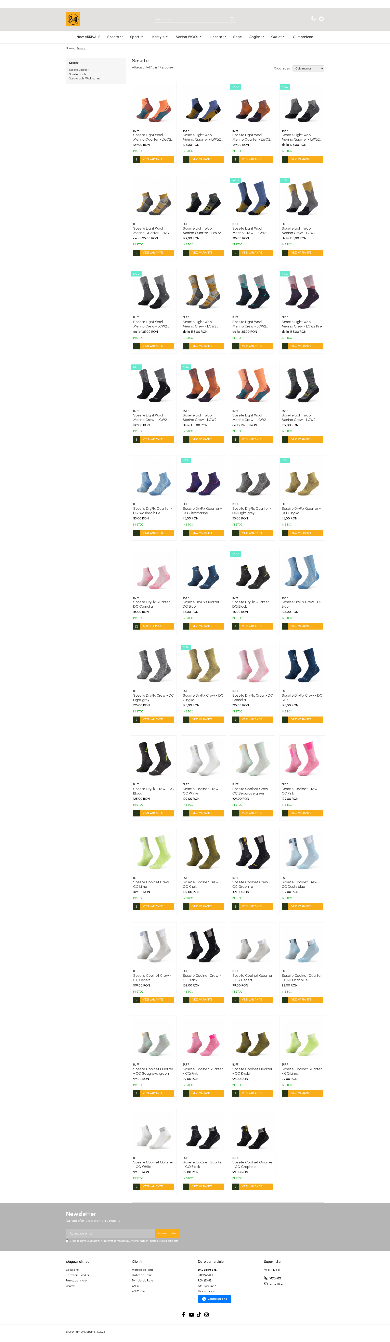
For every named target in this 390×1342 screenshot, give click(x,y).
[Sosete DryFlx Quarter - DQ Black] (252, 571)
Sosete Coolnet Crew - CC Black (202, 977)
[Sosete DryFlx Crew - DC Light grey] (153, 664)
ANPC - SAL (139, 1291)
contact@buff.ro (278, 1284)
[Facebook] (183, 1315)
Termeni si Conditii (77, 1275)
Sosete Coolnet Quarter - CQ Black (203, 1164)
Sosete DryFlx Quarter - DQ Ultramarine (202, 510)
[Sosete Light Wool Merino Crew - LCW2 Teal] (252, 291)
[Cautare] (232, 19)
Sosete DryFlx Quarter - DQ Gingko (301, 510)
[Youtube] (191, 1315)
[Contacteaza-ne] (312, 18)
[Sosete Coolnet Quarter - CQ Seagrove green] (153, 1038)
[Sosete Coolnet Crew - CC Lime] (153, 851)
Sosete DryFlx (77, 74)
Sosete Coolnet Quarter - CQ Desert (252, 977)
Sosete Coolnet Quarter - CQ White (153, 1164)
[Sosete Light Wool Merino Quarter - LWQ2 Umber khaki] (153, 197)
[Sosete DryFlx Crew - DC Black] (153, 758)
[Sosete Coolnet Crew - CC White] (203, 758)
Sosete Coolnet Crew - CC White (202, 791)
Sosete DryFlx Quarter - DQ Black (251, 604)
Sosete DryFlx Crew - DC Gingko (203, 697)
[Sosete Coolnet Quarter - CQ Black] (203, 1131)
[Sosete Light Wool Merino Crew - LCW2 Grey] (302, 197)
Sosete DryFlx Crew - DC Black (153, 791)
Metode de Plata (142, 1269)
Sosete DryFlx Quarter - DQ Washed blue (152, 510)
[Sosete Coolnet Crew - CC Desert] (153, 945)
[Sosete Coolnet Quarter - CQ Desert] (252, 945)
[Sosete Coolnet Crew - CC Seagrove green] (252, 758)
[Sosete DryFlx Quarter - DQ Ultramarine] (203, 478)
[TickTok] (199, 1315)
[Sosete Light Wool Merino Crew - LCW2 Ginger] (203, 384)
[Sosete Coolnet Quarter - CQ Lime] (302, 1038)
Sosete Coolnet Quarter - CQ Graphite (252, 1164)
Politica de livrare (76, 1280)
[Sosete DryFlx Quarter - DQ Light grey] (252, 478)
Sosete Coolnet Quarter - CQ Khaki (252, 1071)
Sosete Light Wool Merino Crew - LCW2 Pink (302, 324)
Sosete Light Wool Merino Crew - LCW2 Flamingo (249, 417)
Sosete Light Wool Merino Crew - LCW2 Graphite (150, 417)
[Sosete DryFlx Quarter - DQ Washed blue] (153, 478)
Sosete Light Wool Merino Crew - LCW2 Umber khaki (200, 324)
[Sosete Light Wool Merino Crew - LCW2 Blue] (252, 197)
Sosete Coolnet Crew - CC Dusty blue (301, 884)
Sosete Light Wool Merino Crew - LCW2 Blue (249, 230)
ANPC (135, 1286)
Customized (303, 37)
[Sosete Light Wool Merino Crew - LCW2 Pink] (302, 291)
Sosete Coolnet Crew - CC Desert (152, 977)
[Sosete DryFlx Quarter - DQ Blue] (203, 571)
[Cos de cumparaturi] (321, 18)
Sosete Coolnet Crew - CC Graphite (251, 884)
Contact (70, 1286)
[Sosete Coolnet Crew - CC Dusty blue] (302, 851)
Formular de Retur (143, 1280)
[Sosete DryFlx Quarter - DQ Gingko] (302, 478)
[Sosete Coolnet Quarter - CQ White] (153, 1131)
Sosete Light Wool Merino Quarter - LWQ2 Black (301, 137)
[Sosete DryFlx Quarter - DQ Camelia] (153, 571)
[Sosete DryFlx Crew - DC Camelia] (252, 664)
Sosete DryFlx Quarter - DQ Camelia (152, 604)
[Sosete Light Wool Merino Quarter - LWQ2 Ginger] (252, 104)
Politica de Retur (142, 1275)
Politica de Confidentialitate (164, 1240)
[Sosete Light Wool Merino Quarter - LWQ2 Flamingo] (153, 104)
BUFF (136, 130)
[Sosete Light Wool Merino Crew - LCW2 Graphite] (153, 384)
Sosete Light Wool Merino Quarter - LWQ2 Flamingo (152, 137)
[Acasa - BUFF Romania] (86, 19)
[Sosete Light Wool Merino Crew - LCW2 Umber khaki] (203, 291)
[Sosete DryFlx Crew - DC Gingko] (203, 664)
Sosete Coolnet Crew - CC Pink (301, 791)
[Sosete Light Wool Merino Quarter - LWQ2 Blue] (203, 104)
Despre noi (72, 1269)
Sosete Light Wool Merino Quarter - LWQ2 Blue (202, 137)
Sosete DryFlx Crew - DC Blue (302, 604)
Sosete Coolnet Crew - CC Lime (152, 884)
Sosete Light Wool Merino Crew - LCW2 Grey (298, 230)
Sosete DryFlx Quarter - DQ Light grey (251, 510)
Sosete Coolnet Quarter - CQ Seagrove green (153, 1071)
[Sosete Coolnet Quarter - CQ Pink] (203, 1038)
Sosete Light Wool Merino (84, 78)
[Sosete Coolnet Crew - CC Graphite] (252, 851)
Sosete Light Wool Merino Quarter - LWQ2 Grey (202, 230)
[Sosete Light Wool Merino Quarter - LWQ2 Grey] (203, 197)
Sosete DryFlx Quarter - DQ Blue (202, 604)
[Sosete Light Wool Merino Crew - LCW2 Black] (153, 291)
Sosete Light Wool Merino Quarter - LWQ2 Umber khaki (152, 230)
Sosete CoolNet (79, 69)
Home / (71, 48)
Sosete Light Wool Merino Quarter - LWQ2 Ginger (251, 137)
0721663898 (275, 1278)
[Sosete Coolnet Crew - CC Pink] (302, 758)
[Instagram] (206, 1315)
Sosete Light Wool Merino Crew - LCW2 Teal (249, 324)
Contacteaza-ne (217, 1298)
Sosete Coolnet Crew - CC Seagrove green (251, 791)
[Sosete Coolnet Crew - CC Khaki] (203, 851)
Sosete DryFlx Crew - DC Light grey (153, 697)
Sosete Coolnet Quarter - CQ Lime (302, 1071)
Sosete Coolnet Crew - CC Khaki (202, 884)
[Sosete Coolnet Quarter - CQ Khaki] (252, 1038)
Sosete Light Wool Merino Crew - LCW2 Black (150, 324)
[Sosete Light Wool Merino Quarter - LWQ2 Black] (302, 104)
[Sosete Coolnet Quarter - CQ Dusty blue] (302, 945)
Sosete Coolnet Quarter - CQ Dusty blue (302, 977)
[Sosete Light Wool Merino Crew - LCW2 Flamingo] (252, 384)
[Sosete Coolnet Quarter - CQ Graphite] (252, 1131)
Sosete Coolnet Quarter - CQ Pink (203, 1071)
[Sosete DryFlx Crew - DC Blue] (302, 571)
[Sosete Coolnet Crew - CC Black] (203, 945)
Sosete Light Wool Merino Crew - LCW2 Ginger (200, 417)
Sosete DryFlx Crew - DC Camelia (252, 697)
